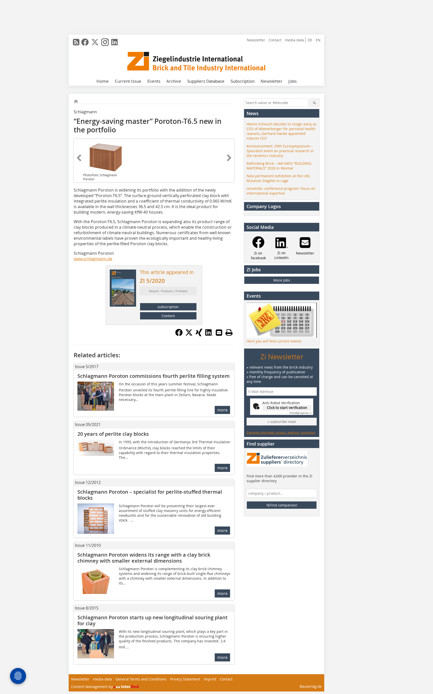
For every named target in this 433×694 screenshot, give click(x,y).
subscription (168, 306)
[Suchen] (314, 103)
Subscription (243, 81)
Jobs (292, 81)
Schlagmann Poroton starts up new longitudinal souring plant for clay (152, 620)
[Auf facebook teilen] (179, 335)
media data (294, 40)
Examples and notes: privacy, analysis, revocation (281, 432)
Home (102, 81)
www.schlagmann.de (93, 259)
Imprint (210, 679)
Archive (173, 81)
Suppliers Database (206, 81)
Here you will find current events (274, 341)
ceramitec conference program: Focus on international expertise (281, 191)
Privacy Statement (185, 679)
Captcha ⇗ (300, 413)
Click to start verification (287, 407)
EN (318, 40)
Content (168, 315)
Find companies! (283, 505)
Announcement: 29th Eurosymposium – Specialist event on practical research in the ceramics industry (280, 151)
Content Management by (92, 686)
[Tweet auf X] (189, 335)
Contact (275, 40)
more (222, 410)
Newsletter (256, 40)
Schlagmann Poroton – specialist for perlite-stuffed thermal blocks (149, 494)
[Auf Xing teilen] (199, 335)
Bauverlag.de (311, 686)
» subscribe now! (282, 421)
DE (310, 40)
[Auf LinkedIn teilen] (209, 335)
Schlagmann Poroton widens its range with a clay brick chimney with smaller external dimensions (143, 557)
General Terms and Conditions (141, 679)
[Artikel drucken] (229, 332)
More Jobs (281, 280)
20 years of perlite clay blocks (113, 433)
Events (153, 81)
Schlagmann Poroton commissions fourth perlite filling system (153, 376)
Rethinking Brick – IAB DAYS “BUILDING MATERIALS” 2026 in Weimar (279, 165)
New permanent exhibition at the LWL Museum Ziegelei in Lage (278, 178)
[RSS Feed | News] (76, 42)
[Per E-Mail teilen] (219, 332)
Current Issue (128, 81)
